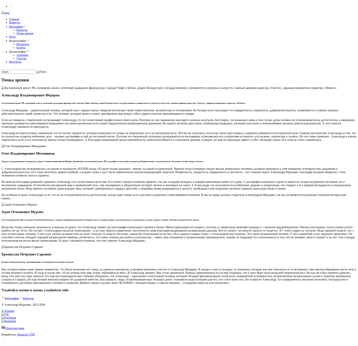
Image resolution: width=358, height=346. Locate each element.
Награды (22, 30)
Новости (14, 22)
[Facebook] (8, 317)
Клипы (20, 47)
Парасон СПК (26, 334)
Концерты (22, 44)
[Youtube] (7, 311)
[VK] (5, 314)
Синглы (21, 58)
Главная (14, 19)
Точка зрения (24, 33)
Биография (16, 26)
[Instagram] (8, 321)
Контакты (15, 61)
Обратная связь (14, 328)
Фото (12, 36)
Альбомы (22, 55)
